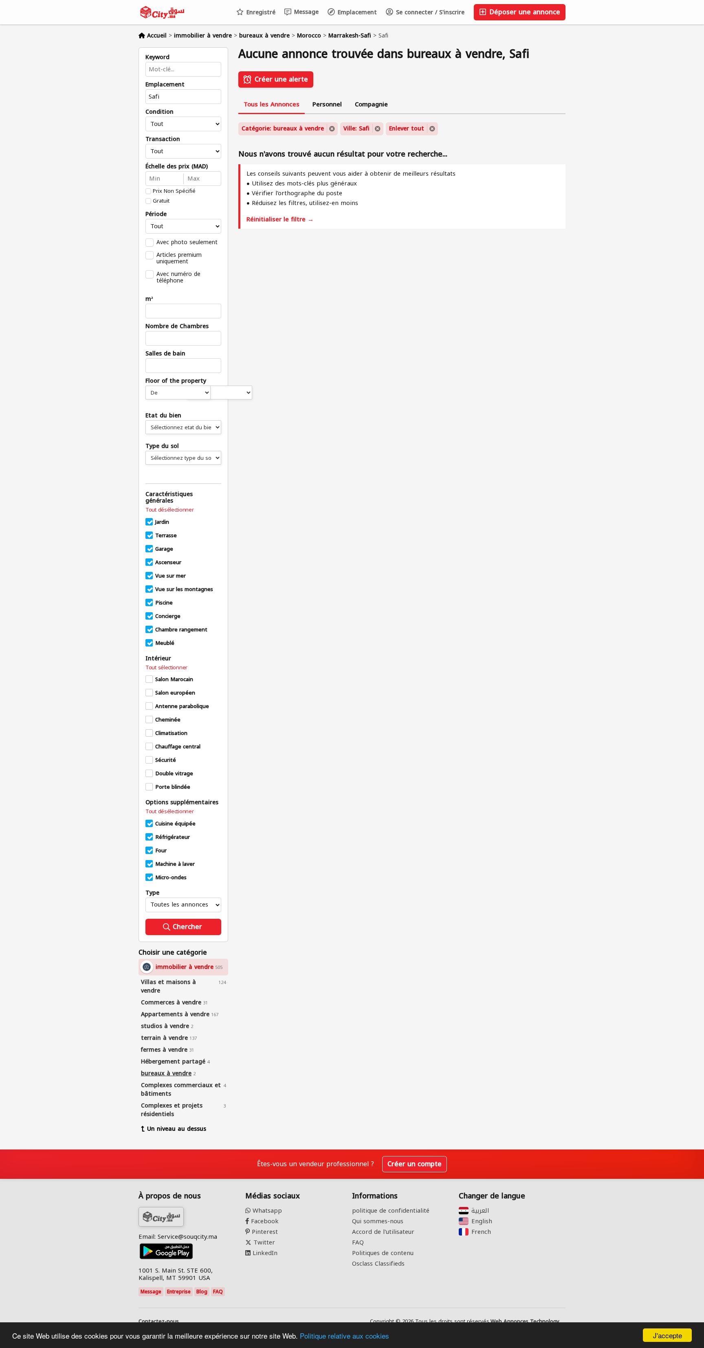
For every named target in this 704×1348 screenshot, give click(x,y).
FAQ (218, 1291)
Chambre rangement (181, 630)
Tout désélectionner (169, 510)
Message (305, 12)
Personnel (327, 104)
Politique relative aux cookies (344, 1335)
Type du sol (162, 446)
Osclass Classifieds (378, 1263)
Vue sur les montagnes (184, 589)
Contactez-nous (159, 1321)
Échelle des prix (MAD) (176, 166)
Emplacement (356, 12)
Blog (201, 1291)
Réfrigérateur (172, 837)
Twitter (263, 1242)
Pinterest (264, 1231)
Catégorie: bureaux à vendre (283, 128)
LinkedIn (264, 1253)
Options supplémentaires (181, 802)
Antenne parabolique (182, 706)
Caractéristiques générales (169, 497)
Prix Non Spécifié (174, 191)
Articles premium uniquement (179, 258)
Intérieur (158, 658)
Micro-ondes (171, 878)
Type (152, 893)
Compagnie (371, 104)
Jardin (162, 522)
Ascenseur (168, 562)
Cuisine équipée (175, 824)
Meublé (164, 643)
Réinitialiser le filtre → (280, 219)
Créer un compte (414, 1164)
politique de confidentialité (390, 1210)
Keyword (157, 57)
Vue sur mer (170, 576)
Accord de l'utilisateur (383, 1231)
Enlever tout (406, 128)
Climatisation (171, 733)
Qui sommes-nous (377, 1221)
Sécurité (165, 760)
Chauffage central (177, 747)
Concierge (167, 616)
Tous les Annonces (271, 104)
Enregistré (259, 12)
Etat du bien (163, 416)
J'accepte (667, 1335)
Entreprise (179, 1291)
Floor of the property (175, 381)
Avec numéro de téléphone (178, 277)
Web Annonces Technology (525, 1321)
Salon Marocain (174, 679)
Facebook (264, 1221)
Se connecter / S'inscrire (429, 12)
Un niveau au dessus (176, 1128)
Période (156, 214)
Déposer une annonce (523, 12)
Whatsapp (266, 1210)
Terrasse (166, 536)
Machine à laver (175, 864)
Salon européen (175, 693)
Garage (164, 549)
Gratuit (161, 201)
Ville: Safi (356, 128)
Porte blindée (172, 787)
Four (161, 851)
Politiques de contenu (383, 1253)
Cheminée (167, 720)
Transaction (162, 139)
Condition (159, 112)
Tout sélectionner (166, 668)
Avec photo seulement (187, 242)
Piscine (164, 603)
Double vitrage (174, 774)
